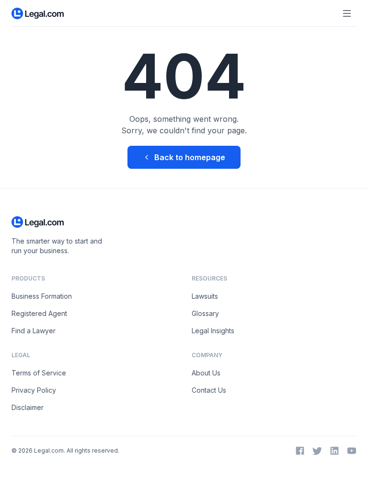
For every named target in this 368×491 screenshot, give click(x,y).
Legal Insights (213, 331)
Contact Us (209, 390)
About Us (206, 373)
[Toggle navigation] (346, 13)
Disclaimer (28, 407)
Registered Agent (39, 313)
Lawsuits (205, 296)
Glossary (205, 313)
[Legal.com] (38, 13)
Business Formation (42, 296)
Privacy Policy (34, 390)
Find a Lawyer (34, 331)
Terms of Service (39, 373)
